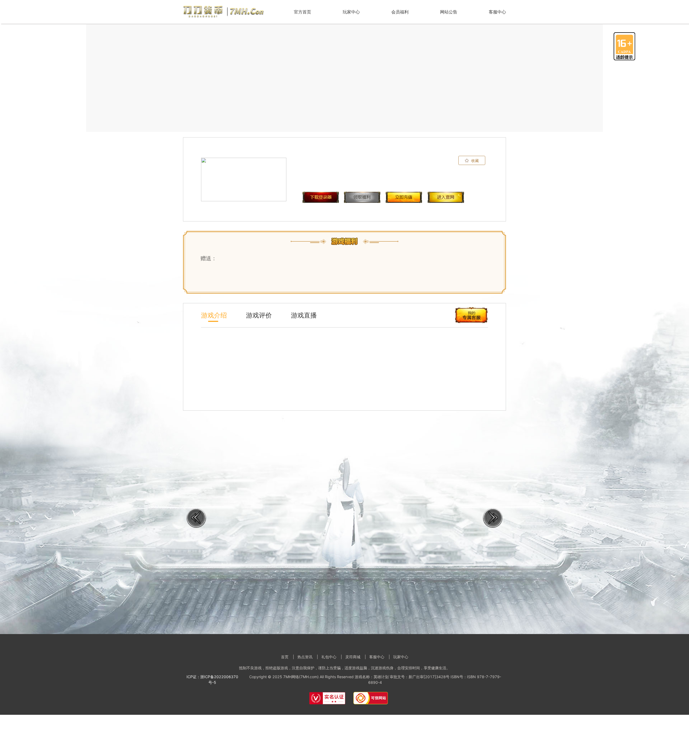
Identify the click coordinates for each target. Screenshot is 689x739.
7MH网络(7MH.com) (301, 676)
